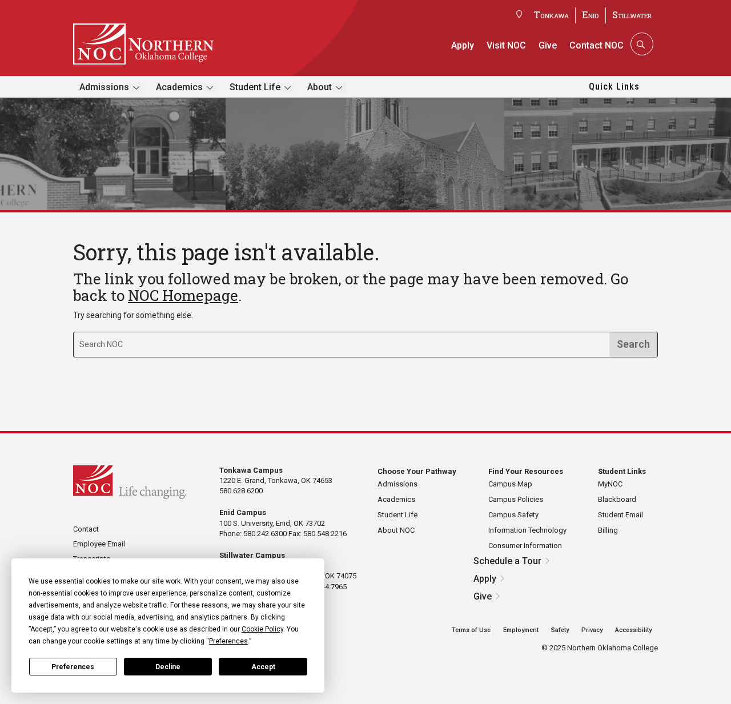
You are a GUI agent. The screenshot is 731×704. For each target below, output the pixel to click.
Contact (86, 529)
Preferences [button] (228, 641)
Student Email (620, 514)
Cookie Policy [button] (262, 629)
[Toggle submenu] (136, 87)
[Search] (641, 44)
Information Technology (527, 530)
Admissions (104, 87)
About (319, 87)
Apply (462, 45)
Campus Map (510, 484)
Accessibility (633, 630)
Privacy (592, 630)
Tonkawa (551, 15)
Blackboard (617, 499)
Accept (263, 667)
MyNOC (610, 484)
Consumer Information (525, 545)
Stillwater (632, 15)
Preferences (72, 667)
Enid (590, 15)
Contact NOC (596, 45)
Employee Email (99, 544)
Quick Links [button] (614, 86)
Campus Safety (513, 514)
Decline (167, 667)
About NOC (396, 530)
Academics (179, 87)
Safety (560, 630)
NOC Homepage (183, 295)
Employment (521, 630)
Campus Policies (515, 499)
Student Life (255, 87)
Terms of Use (471, 630)
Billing (608, 530)
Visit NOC (506, 45)
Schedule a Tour (507, 561)
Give (548, 45)
